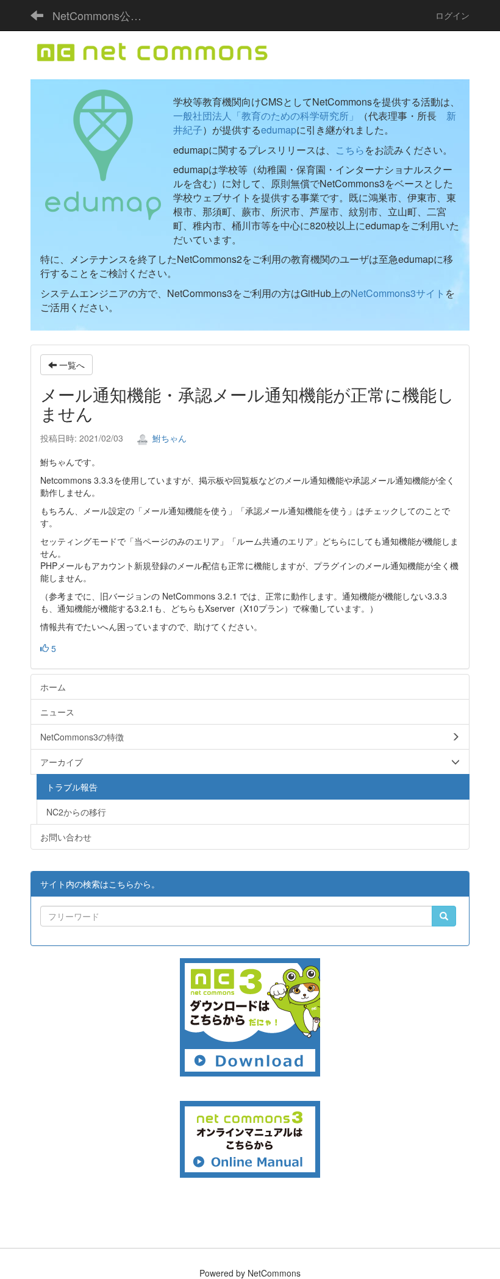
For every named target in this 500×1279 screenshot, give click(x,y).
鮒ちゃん (168, 438)
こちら (350, 150)
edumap (278, 130)
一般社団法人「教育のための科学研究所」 (266, 116)
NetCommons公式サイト (103, 15)
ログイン (452, 15)
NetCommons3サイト (398, 293)
